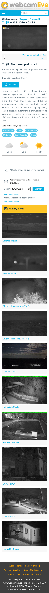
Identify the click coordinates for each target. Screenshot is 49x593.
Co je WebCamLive (12, 570)
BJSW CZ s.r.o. (25, 586)
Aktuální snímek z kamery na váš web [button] (24, 170)
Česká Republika (21, 135)
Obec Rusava (9, 516)
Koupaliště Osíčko (11, 407)
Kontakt (11, 574)
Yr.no (38, 589)
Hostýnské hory (31, 130)
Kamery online (32, 566)
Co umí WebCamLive (33, 570)
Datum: (7, 189)
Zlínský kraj (7, 135)
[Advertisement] (24, 161)
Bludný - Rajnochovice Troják (16, 306)
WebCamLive (24, 5)
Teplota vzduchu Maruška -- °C (34, 57)
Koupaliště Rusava (11, 549)
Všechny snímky (11, 194)
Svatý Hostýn (9, 484)
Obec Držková (9, 371)
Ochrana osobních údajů (29, 574)
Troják (23, 19)
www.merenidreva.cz (17, 589)
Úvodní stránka (15, 566)
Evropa (33, 135)
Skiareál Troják (8, 130)
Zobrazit (38, 189)
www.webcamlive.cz (12, 583)
